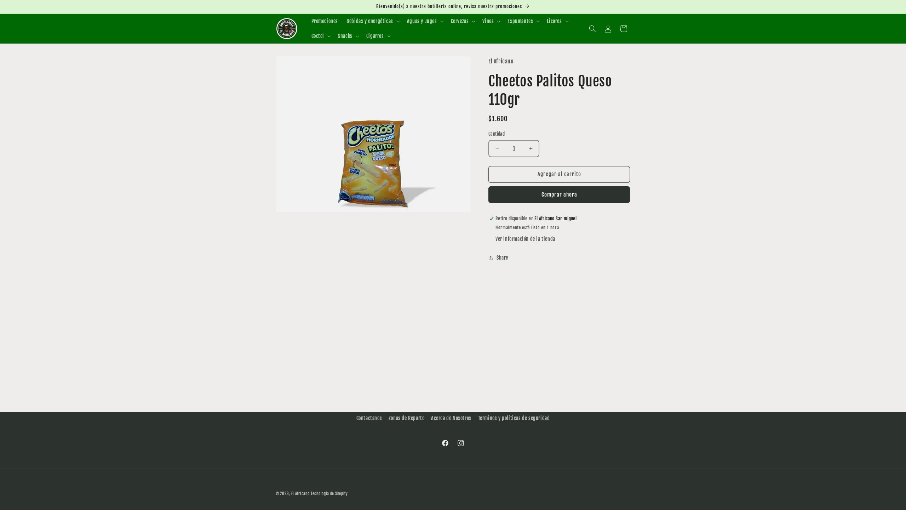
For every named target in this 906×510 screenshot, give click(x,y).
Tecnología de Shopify (329, 493)
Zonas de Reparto (407, 418)
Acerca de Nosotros (451, 418)
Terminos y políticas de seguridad (514, 418)
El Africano (300, 493)
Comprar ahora (559, 194)
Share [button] (502, 258)
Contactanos (369, 418)
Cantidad (496, 134)
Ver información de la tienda (525, 239)
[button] (372, 21)
